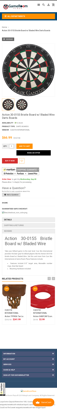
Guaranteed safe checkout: (15, 209)
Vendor (5, 130)
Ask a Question (12, 195)
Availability (7, 123)
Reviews (8, 231)
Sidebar (9, 39)
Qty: (5, 146)
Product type (8, 126)
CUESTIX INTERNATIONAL (20, 130)
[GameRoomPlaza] (28, 391)
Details (8, 220)
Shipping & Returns (14, 225)
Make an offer (33, 153)
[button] (2, 389)
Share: (5, 203)
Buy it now (10, 161)
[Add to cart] (17, 305)
